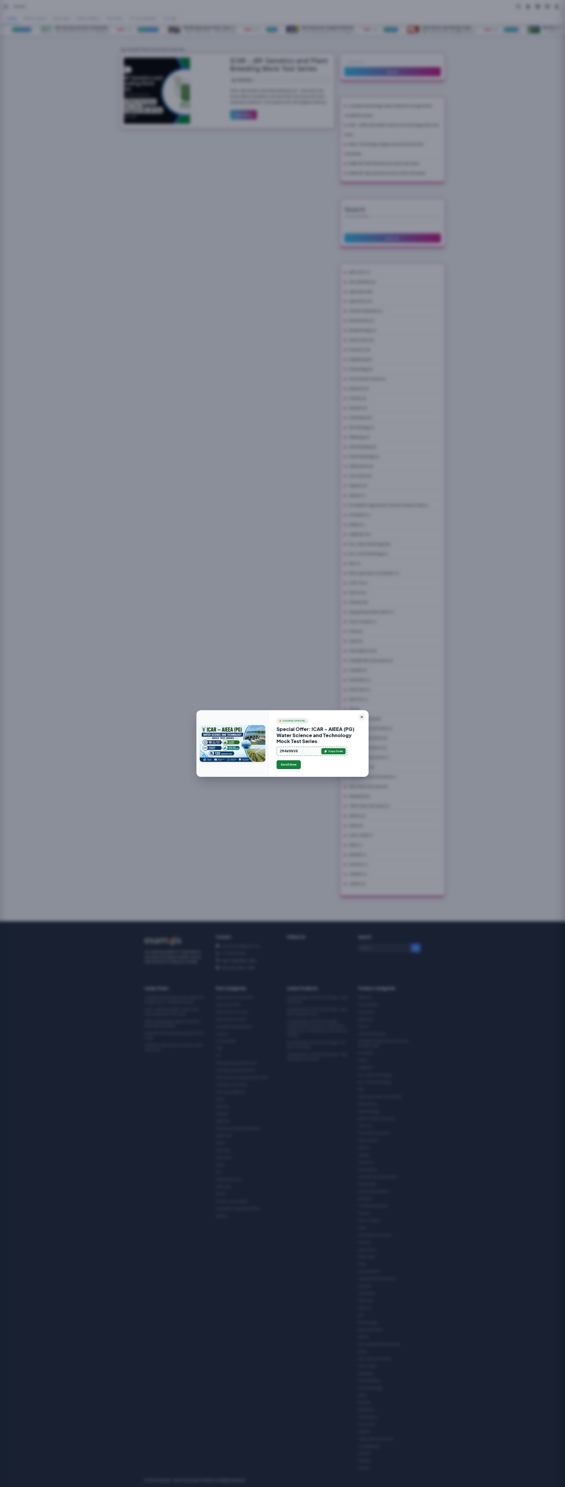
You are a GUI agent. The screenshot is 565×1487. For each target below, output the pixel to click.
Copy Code (335, 751)
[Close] (361, 717)
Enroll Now (288, 764)
